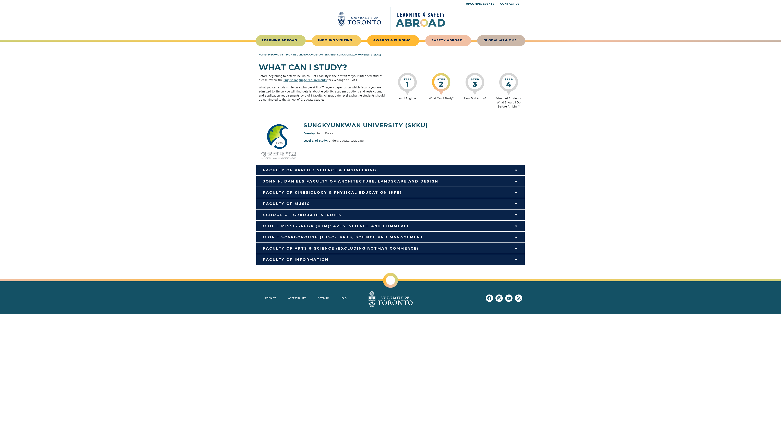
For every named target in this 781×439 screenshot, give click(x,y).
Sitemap (323, 298)
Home (262, 54)
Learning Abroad (279, 40)
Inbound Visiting (335, 40)
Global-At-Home (500, 40)
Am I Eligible (327, 54)
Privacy (270, 298)
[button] (390, 170)
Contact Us (509, 3)
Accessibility (297, 298)
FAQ (344, 298)
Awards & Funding (391, 40)
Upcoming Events (480, 3)
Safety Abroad (446, 40)
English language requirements (305, 80)
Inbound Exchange (305, 54)
